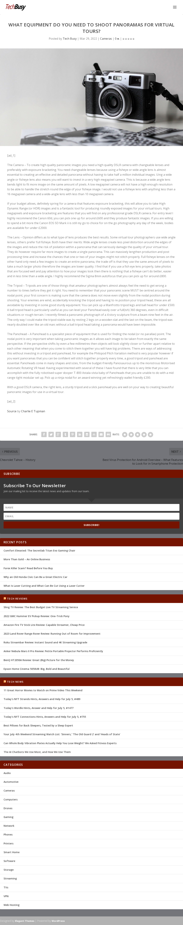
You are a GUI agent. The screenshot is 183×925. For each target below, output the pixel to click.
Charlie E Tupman (33, 411)
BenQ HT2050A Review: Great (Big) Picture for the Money (39, 660)
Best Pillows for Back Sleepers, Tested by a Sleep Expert (38, 725)
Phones (8, 834)
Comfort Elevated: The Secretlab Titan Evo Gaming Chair (39, 550)
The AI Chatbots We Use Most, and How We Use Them (37, 752)
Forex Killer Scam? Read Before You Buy (28, 568)
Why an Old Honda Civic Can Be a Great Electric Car (35, 577)
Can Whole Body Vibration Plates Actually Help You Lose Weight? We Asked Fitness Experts (60, 743)
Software (9, 861)
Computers (11, 799)
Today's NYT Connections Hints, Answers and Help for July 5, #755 (45, 716)
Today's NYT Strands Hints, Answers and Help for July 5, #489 (42, 699)
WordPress (58, 920)
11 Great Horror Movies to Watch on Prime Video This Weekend (43, 690)
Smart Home (11, 852)
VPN (6, 896)
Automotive (11, 781)
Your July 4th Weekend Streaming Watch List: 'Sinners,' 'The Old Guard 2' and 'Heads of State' (62, 734)
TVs (6, 887)
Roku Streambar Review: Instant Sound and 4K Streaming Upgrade (45, 642)
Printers (8, 843)
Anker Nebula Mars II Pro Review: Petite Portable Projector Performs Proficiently (53, 651)
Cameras (106, 39)
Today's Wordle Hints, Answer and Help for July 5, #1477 (38, 708)
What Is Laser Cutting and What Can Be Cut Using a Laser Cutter (44, 585)
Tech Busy (70, 39)
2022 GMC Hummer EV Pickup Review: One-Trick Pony (37, 616)
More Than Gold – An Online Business (27, 559)
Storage (9, 869)
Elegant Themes (24, 920)
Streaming (10, 878)
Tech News (15, 681)
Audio (7, 773)
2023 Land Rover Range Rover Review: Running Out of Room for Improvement (52, 633)
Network (9, 825)
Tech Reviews (17, 598)
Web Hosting (11, 905)
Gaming (8, 817)
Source (11, 411)
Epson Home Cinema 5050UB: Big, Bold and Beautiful (37, 669)
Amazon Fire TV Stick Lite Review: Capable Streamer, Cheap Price (44, 625)
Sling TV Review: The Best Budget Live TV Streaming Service (41, 607)
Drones (8, 808)
